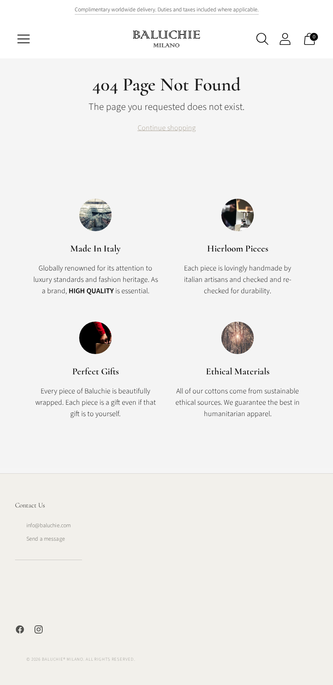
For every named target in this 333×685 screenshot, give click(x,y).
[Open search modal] (262, 39)
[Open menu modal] (23, 39)
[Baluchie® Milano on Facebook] (20, 631)
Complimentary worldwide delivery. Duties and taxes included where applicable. (167, 10)
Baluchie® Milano (62, 659)
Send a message (45, 539)
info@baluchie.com (48, 526)
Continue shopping (167, 128)
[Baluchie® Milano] (166, 39)
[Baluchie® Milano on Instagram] (38, 631)
